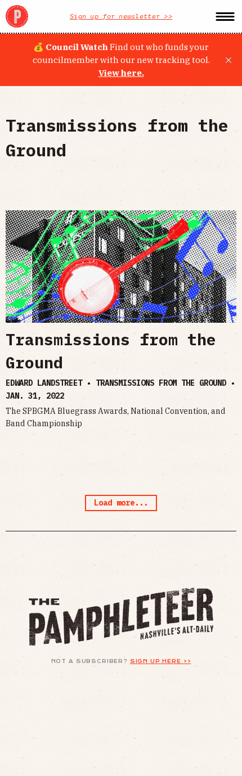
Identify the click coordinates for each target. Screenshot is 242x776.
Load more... (121, 503)
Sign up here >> (160, 661)
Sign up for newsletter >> (121, 16)
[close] (228, 60)
